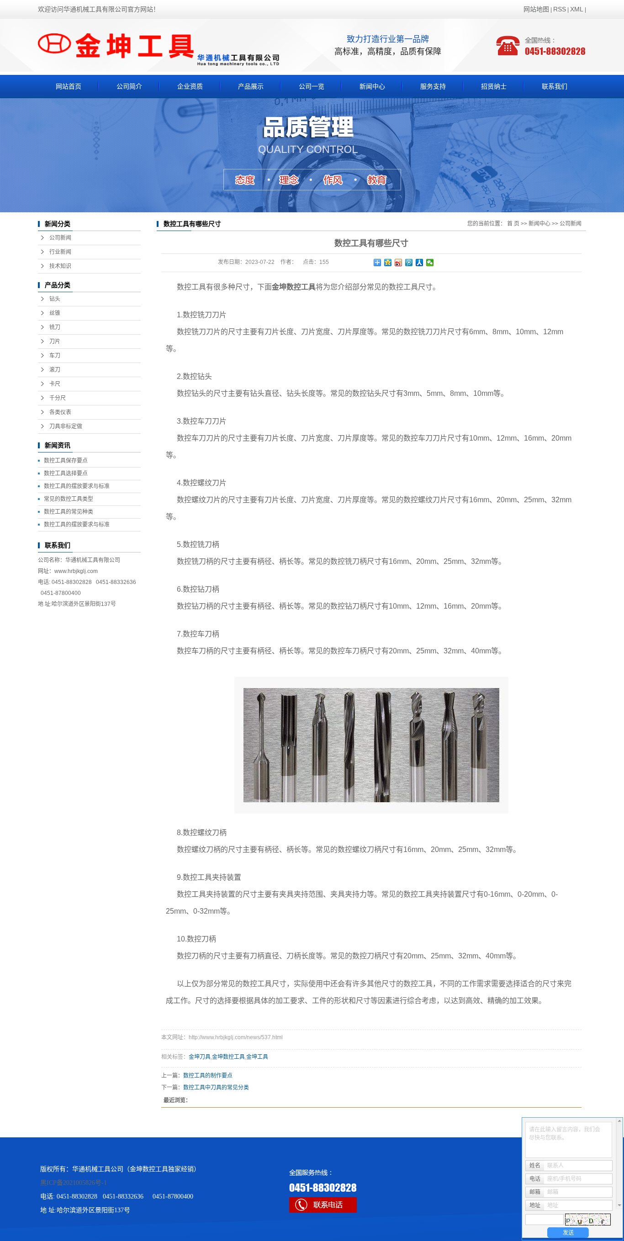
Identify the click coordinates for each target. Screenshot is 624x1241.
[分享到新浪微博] (398, 262)
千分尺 (57, 398)
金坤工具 (257, 1057)
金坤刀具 (200, 1057)
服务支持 (433, 86)
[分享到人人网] (419, 262)
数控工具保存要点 (66, 460)
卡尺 (54, 384)
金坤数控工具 (228, 1057)
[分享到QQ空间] (388, 262)
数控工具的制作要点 (208, 1076)
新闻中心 (372, 86)
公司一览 (311, 86)
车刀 (54, 355)
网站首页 (68, 86)
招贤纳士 (494, 86)
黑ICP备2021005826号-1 (73, 1182)
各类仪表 (60, 412)
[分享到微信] (430, 262)
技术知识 (60, 266)
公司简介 (129, 86)
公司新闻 (60, 238)
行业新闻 (60, 252)
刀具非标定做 (65, 426)
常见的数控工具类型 (68, 499)
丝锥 (54, 313)
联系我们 (554, 86)
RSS (559, 9)
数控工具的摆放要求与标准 (77, 486)
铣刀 (54, 327)
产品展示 (251, 86)
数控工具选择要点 (66, 473)
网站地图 (536, 9)
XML (576, 9)
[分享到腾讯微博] (409, 262)
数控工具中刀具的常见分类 (216, 1087)
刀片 (54, 341)
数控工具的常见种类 (68, 512)
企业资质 (190, 86)
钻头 (54, 299)
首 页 (513, 224)
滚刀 (54, 370)
